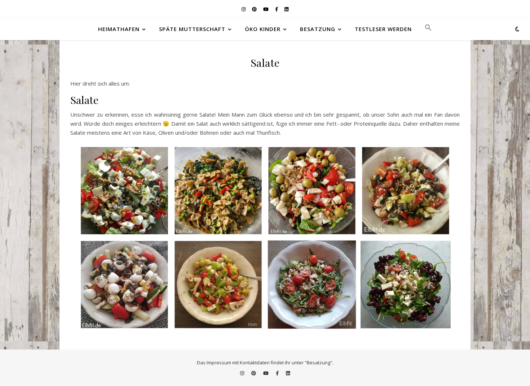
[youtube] (266, 9)
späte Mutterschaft (192, 28)
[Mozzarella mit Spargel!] (124, 284)
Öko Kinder (263, 28)
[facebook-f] (277, 9)
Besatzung (317, 28)
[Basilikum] (218, 284)
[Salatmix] (312, 191)
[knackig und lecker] (124, 191)
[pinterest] (255, 9)
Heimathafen (119, 28)
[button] (425, 29)
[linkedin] (286, 9)
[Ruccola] (312, 284)
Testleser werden (383, 28)
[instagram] (244, 9)
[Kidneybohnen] (406, 284)
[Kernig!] (406, 191)
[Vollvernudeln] (218, 191)
